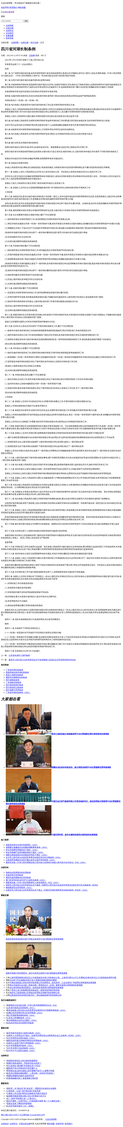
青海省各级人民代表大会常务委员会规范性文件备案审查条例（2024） (36, 1010)
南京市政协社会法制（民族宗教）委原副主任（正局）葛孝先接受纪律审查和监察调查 (46, 985)
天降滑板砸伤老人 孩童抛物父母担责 (22, 1078)
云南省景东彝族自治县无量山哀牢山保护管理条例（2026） (31, 860)
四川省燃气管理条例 (14, 690)
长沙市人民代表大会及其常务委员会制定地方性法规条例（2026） (34, 857)
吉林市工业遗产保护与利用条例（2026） (24, 1043)
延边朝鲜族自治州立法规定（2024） (22, 1020)
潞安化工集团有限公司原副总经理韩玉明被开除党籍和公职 (35, 993)
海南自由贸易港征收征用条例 (18, 872)
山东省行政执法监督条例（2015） (21, 1008)
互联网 (32, 55)
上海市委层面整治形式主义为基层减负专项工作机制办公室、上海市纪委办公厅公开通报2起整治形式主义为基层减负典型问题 (63, 978)
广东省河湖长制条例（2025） (18, 692)
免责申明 (60, 1124)
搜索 (26, 21)
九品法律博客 (51, 1119)
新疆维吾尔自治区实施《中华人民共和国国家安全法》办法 (32, 1005)
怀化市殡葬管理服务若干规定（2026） (22, 850)
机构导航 (9, 38)
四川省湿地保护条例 (14, 685)
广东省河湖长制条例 (14, 670)
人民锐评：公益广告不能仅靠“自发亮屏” (24, 1091)
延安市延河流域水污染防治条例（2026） (24, 1033)
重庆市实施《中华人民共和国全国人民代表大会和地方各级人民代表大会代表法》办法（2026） (46, 862)
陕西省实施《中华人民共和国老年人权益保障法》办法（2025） (33, 883)
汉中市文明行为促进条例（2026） (21, 1048)
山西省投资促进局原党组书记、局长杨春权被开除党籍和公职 (36, 995)
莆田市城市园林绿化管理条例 (18, 877)
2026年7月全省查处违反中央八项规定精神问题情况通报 (33, 980)
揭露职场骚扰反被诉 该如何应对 (20, 1076)
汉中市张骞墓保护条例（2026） (20, 1046)
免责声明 (5, 7)
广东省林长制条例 (13, 682)
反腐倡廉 (9, 36)
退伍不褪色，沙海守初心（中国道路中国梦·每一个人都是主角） (34, 1101)
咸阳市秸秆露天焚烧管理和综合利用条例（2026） (28, 1041)
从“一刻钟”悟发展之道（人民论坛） (22, 1098)
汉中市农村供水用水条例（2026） (21, 1038)
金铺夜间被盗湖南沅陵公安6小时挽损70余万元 (26, 1096)
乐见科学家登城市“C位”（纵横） (21, 1106)
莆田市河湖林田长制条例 (16, 677)
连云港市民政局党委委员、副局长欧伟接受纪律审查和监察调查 (36, 988)
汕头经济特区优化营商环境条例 (20, 1023)
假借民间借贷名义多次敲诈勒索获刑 (22, 1061)
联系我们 (13, 7)
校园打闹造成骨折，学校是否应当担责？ (24, 1063)
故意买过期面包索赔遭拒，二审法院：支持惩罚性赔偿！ (31, 1073)
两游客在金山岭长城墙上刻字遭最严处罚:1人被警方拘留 (30, 1071)
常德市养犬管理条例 (14, 875)
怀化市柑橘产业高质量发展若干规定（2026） (25, 852)
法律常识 (9, 31)
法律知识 (5, 1124)
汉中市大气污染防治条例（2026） (21, 1051)
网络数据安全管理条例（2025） (19, 888)
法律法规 (9, 28)
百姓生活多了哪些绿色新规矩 (19, 1103)
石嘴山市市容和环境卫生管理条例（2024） (25, 1013)
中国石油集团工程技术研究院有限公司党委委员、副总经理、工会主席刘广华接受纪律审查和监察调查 (53, 983)
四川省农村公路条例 (14, 687)
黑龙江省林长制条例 (14, 675)
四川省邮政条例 (12, 680)
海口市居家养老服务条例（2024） (21, 1015)
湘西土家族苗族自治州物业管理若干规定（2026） (27, 855)
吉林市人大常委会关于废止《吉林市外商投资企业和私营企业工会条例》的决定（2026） (44, 1035)
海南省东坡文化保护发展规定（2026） (22, 845)
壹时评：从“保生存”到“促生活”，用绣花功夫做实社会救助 (31, 1088)
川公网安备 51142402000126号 (32, 1115)
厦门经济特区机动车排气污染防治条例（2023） (26, 880)
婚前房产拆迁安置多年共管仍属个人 (22, 1068)
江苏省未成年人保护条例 (19, 655)
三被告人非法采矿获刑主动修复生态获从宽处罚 (27, 1093)
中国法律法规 (24, 1124)
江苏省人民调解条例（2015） (19, 1018)
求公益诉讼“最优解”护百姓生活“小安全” (24, 1066)
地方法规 (34, 43)
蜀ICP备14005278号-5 (10, 1115)
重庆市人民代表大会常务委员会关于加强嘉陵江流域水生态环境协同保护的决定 (42, 660)
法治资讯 (9, 33)
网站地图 (22, 7)
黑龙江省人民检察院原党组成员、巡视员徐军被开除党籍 (36, 990)
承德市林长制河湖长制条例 (17, 672)
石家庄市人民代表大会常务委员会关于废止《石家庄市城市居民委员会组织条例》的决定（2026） (47, 890)
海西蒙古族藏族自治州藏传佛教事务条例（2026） (27, 847)
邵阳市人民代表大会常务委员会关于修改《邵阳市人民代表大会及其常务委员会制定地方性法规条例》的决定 (52, 885)
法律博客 (9, 26)
